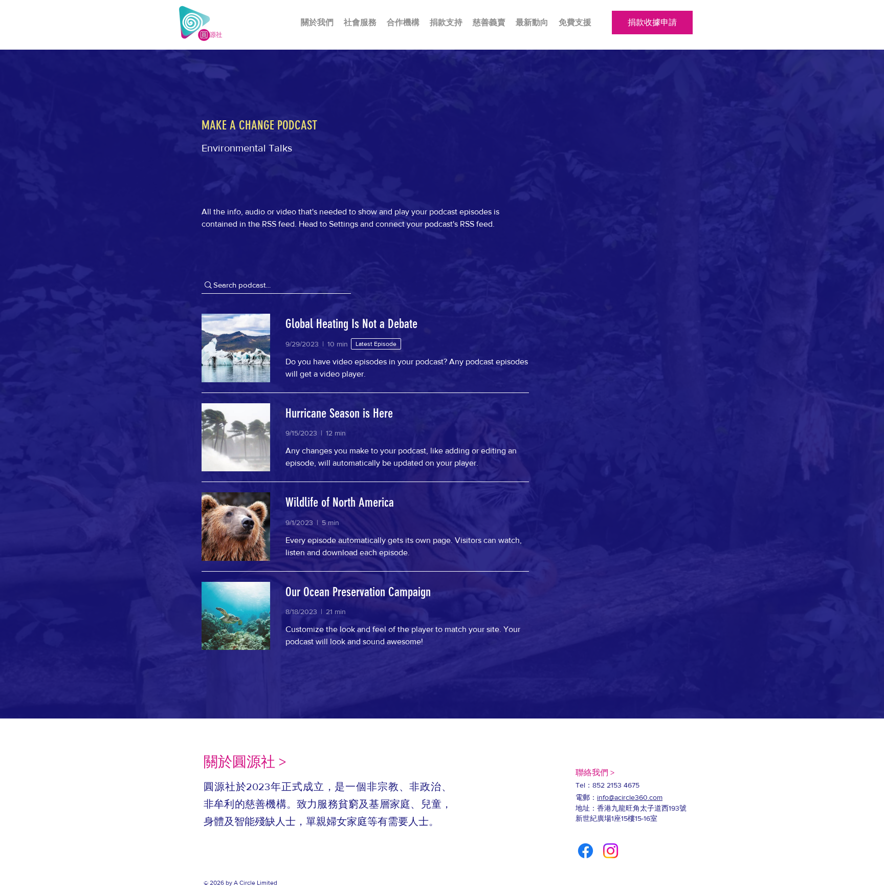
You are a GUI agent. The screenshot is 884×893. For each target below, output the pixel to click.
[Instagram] (611, 851)
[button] (532, 22)
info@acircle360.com (629, 797)
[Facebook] (585, 851)
